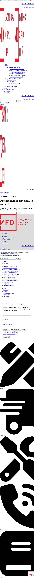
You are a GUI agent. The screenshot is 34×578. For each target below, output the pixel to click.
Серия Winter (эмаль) (16, 77)
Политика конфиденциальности (9, 255)
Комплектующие (12, 86)
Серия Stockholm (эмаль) (17, 75)
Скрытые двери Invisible (14, 78)
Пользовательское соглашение (9, 257)
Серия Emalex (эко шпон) (17, 72)
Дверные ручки (15, 83)
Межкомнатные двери (13, 67)
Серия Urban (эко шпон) (17, 73)
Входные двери (11, 80)
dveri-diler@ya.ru (5, 249)
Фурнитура (10, 81)
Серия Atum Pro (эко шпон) (18, 70)
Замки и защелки (15, 85)
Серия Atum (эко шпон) (17, 69)
